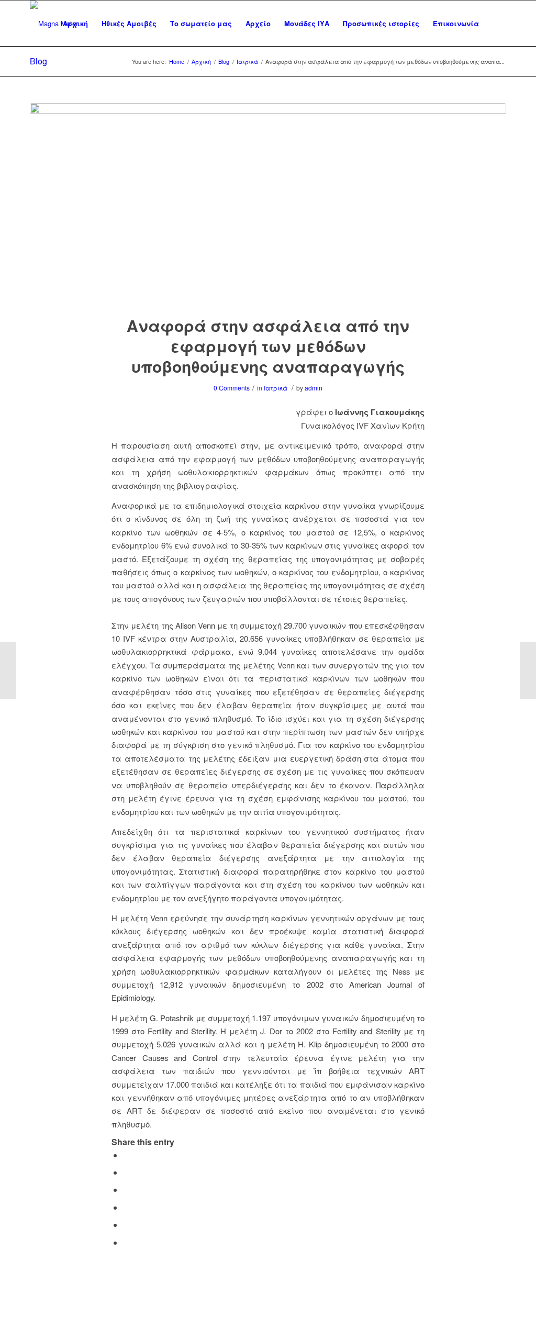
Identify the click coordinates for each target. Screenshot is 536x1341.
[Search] (496, 24)
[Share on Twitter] (126, 1172)
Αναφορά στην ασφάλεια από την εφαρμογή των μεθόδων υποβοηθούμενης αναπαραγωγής (268, 345)
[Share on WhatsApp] (126, 1189)
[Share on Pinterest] (126, 1207)
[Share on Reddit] (126, 1224)
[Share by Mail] (126, 1242)
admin (313, 387)
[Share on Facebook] (126, 1154)
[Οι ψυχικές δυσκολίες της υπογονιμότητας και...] (528, 670)
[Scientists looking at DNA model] (268, 202)
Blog (38, 61)
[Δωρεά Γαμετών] (8, 670)
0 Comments (232, 387)
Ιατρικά (275, 387)
